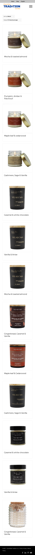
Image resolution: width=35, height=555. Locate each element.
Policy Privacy (23, 548)
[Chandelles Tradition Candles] (14, 6)
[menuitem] (12, 1)
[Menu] (29, 6)
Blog (17, 1)
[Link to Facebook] (22, 552)
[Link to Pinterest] (28, 552)
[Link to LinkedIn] (25, 552)
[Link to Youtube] (31, 552)
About (12, 1)
